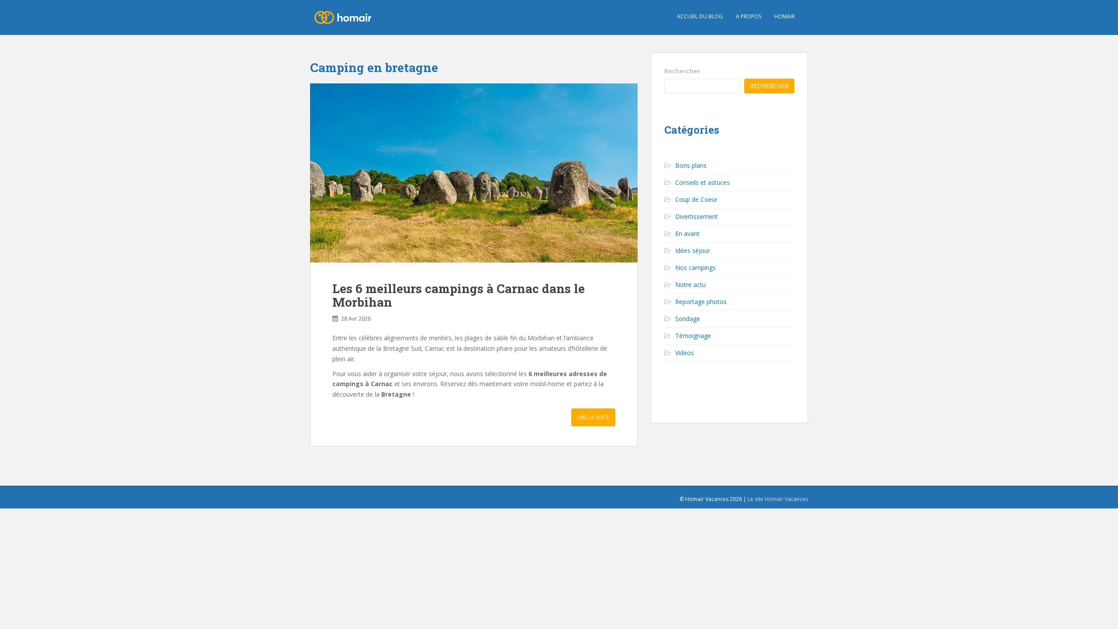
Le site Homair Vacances (778, 499)
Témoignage (693, 336)
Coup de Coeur (696, 199)
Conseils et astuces (702, 182)
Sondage (687, 318)
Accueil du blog (700, 16)
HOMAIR (784, 16)
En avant (687, 233)
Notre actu (690, 284)
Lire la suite (593, 417)
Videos (684, 353)
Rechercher (682, 71)
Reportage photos (701, 301)
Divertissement (696, 216)
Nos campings (695, 267)
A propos (748, 16)
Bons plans (691, 165)
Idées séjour (692, 250)
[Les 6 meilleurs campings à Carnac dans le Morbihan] (474, 173)
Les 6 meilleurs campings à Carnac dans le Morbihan (458, 295)
